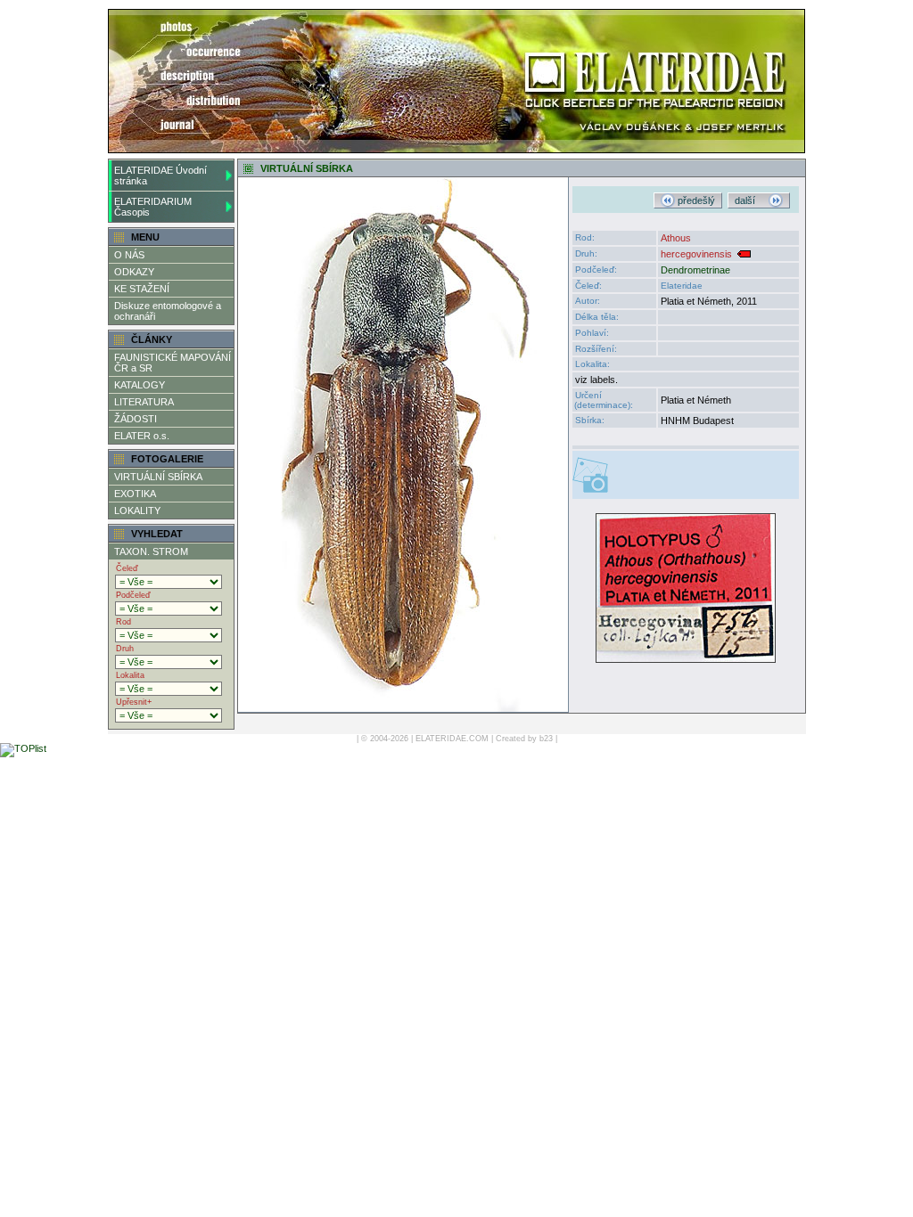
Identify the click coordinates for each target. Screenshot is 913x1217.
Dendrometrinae (695, 270)
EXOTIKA (135, 493)
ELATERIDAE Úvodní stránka (160, 175)
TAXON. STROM (151, 551)
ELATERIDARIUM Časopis (153, 206)
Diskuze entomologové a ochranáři (167, 311)
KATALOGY (139, 385)
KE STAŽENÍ (141, 288)
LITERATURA (144, 401)
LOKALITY (137, 510)
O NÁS (129, 254)
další (752, 200)
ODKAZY (134, 271)
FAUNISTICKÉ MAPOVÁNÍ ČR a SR (172, 362)
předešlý (695, 200)
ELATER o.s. (141, 435)
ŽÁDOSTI (135, 418)
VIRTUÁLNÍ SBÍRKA (158, 476)
